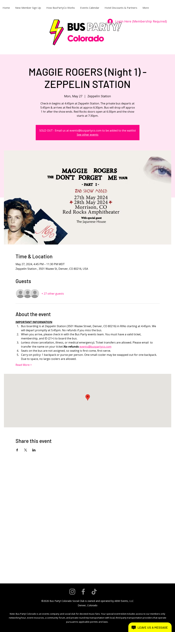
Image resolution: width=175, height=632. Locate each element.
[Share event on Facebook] (17, 450)
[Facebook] (83, 592)
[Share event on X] (25, 450)
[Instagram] (72, 592)
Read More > (24, 365)
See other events (87, 134)
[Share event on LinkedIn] (34, 450)
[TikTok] (94, 592)
